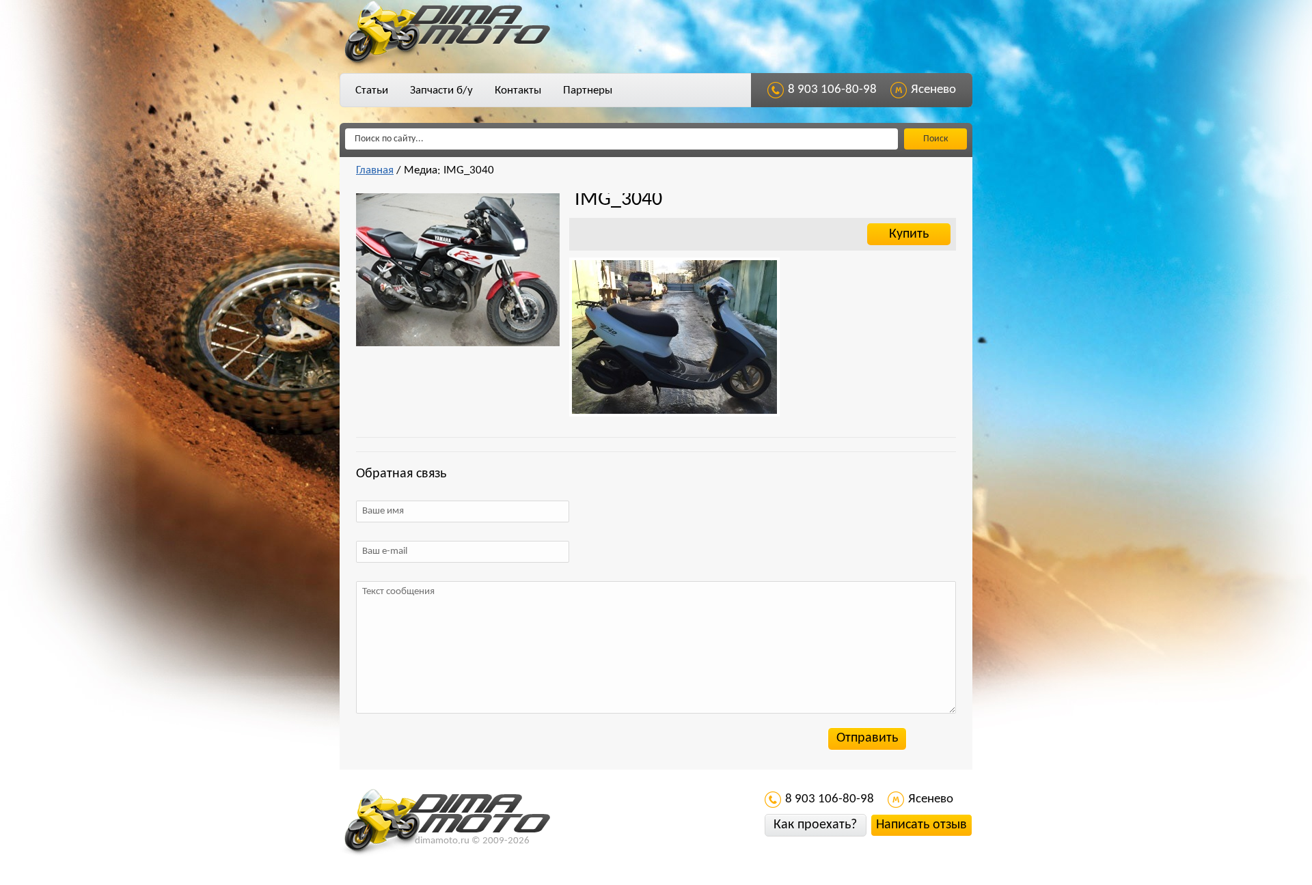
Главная (375, 170)
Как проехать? (815, 825)
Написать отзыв (921, 825)
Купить (909, 234)
